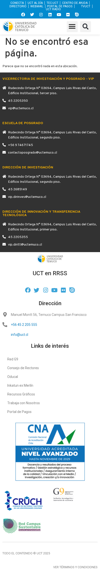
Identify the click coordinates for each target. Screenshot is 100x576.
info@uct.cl (19, 335)
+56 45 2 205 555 (24, 325)
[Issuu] (77, 14)
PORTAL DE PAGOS (59, 6)
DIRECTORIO (17, 6)
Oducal (12, 377)
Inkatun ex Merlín (20, 385)
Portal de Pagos (19, 412)
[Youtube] (59, 14)
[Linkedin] (50, 14)
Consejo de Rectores (23, 368)
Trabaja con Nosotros (23, 403)
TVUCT (85, 6)
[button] (72, 26)
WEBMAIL (36, 6)
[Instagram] (41, 14)
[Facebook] (23, 14)
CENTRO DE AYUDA (75, 3)
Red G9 (12, 359)
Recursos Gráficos (21, 394)
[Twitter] (32, 14)
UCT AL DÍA (35, 3)
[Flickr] (68, 14)
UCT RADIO (53, 9)
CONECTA (17, 3)
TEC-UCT (52, 3)
